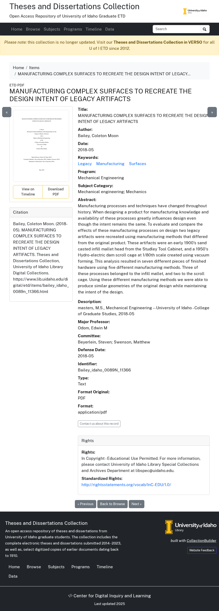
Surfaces (137, 163)
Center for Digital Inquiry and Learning (112, 595)
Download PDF (56, 191)
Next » (137, 504)
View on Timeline (28, 191)
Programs (73, 29)
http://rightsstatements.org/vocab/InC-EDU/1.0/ (126, 484)
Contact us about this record (99, 423)
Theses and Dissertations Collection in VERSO (158, 42)
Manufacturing (110, 163)
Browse (33, 29)
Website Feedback (202, 550)
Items (34, 67)
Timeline (94, 29)
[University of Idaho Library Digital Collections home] (190, 526)
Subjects (52, 29)
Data (109, 29)
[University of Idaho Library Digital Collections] (195, 11)
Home (16, 29)
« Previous (85, 504)
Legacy (85, 163)
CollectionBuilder (201, 541)
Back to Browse (112, 504)
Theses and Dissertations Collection (74, 6)
